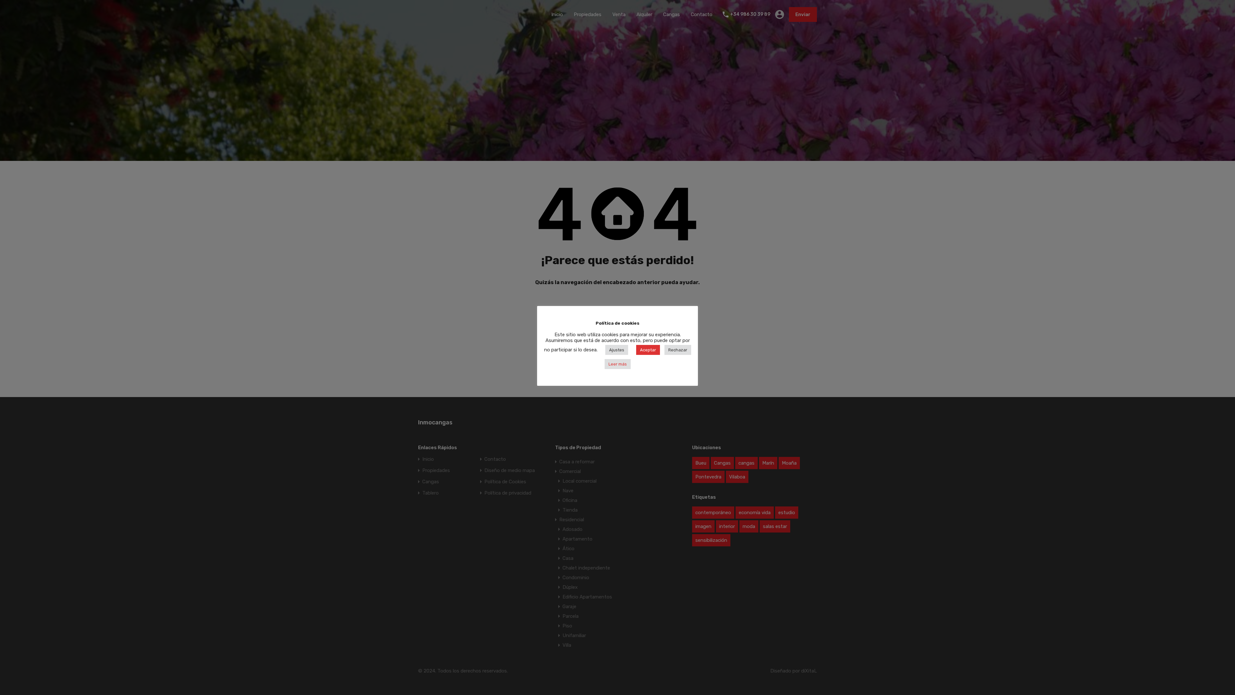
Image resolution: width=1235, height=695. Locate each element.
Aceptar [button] (648, 350)
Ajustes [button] (616, 350)
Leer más (617, 364)
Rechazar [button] (677, 350)
